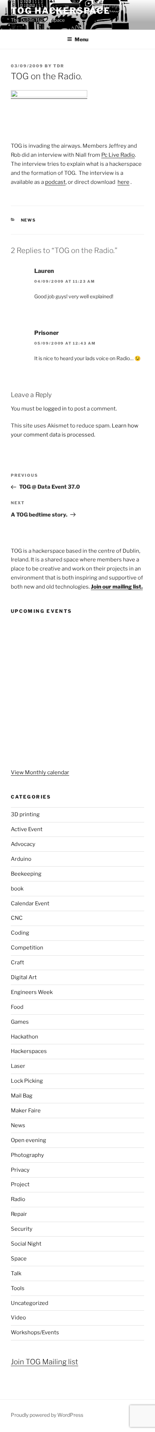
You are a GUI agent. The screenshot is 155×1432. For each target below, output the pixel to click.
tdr (58, 65)
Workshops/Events (35, 1332)
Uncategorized (29, 1303)
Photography (27, 1155)
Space (19, 1258)
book (17, 888)
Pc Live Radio (118, 155)
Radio (18, 1199)
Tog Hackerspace (60, 10)
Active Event (27, 829)
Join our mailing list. (117, 587)
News (28, 220)
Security (21, 1229)
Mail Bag (21, 1095)
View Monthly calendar (40, 772)
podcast (55, 182)
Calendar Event (30, 903)
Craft (17, 962)
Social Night (26, 1244)
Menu (81, 39)
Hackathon (24, 1036)
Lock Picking (27, 1081)
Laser (18, 1066)
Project (20, 1184)
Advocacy (23, 844)
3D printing (25, 814)
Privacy (20, 1170)
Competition (27, 947)
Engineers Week (32, 992)
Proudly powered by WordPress (47, 1415)
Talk (16, 1273)
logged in (55, 408)
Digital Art (24, 977)
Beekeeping (26, 874)
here (123, 182)
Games (20, 1022)
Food (17, 1007)
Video (18, 1317)
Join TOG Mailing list (44, 1361)
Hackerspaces (29, 1051)
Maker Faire (26, 1110)
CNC (17, 918)
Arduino (21, 859)
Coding (20, 933)
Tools (18, 1288)
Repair (19, 1214)
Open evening (28, 1140)
